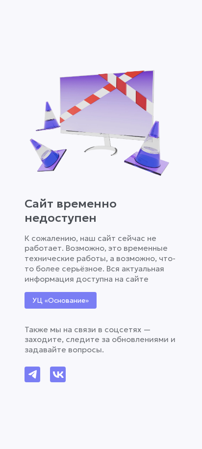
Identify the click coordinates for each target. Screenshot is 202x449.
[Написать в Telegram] (32, 374)
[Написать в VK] (58, 374)
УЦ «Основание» (60, 300)
